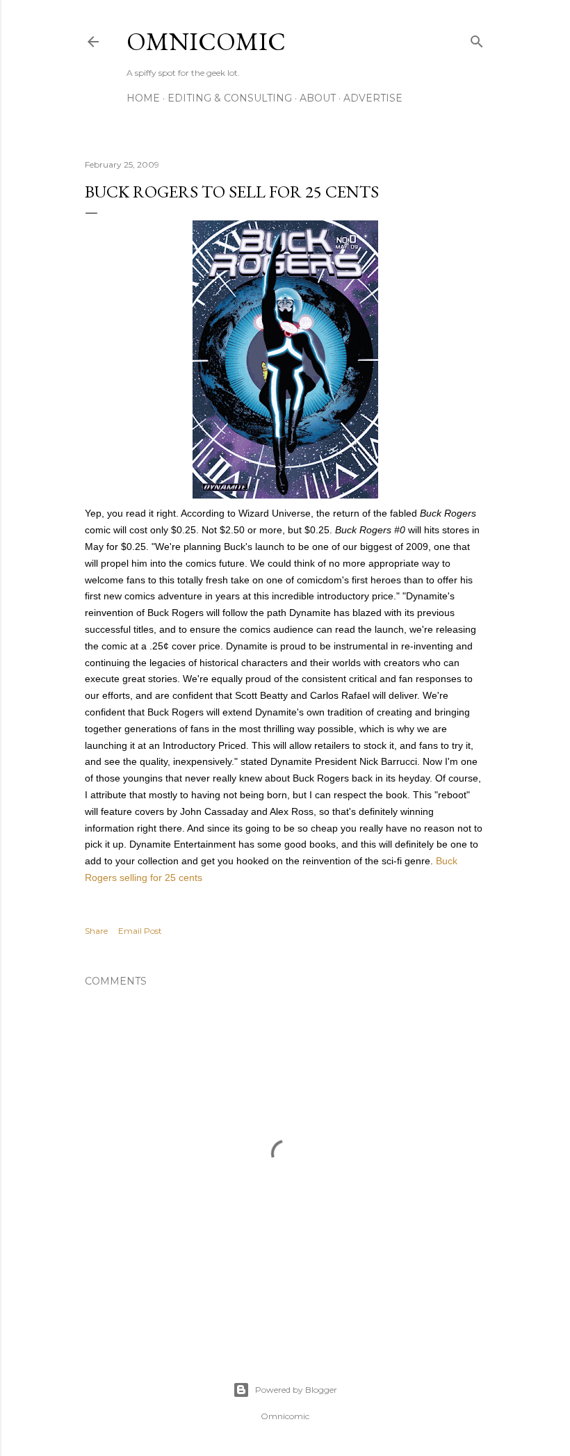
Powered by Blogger (296, 1389)
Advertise (372, 98)
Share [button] (96, 930)
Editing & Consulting (230, 98)
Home (143, 98)
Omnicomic (206, 41)
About (318, 98)
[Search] (477, 38)
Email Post (140, 930)
